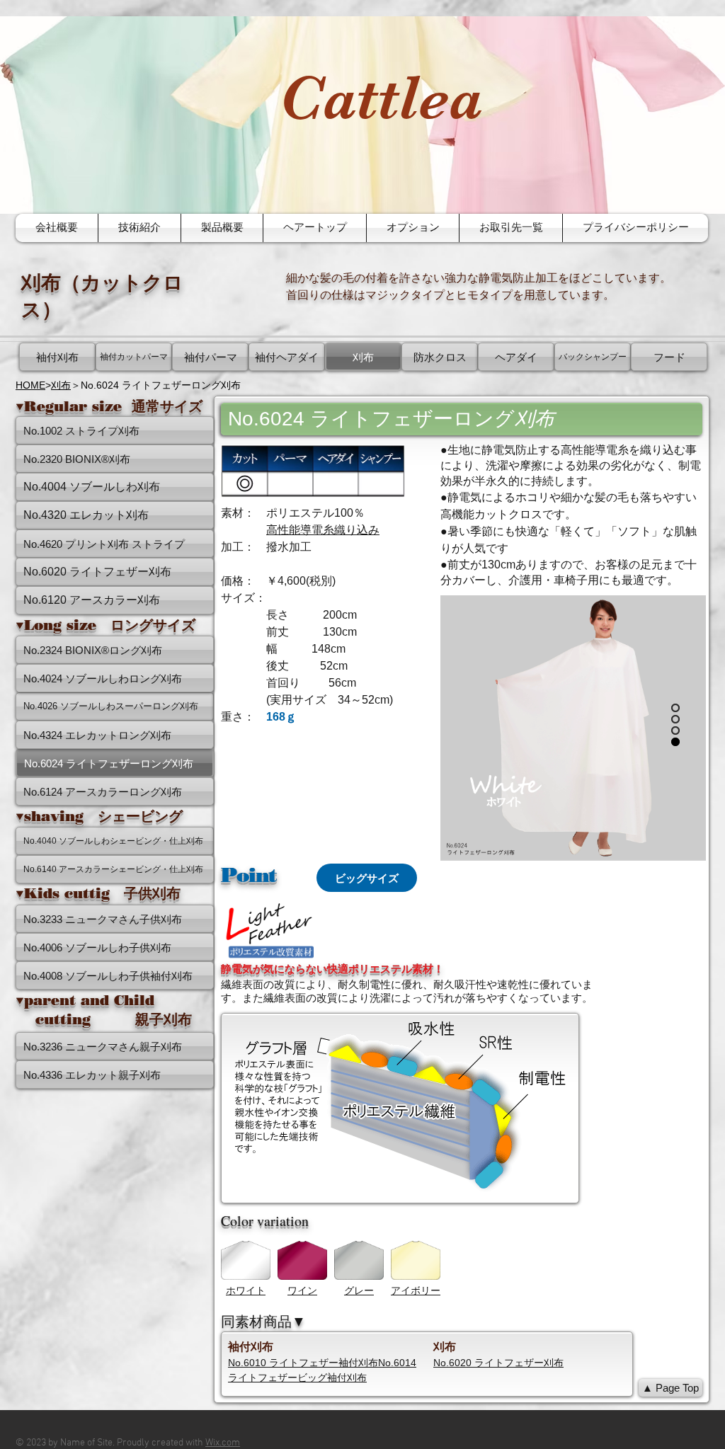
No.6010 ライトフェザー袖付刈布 (303, 1362)
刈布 (61, 385)
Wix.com (222, 1443)
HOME (30, 385)
